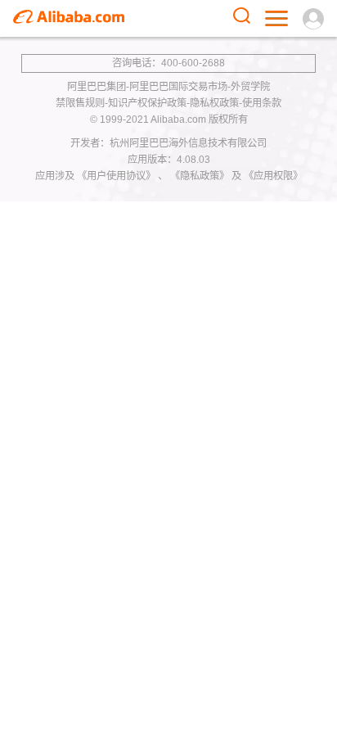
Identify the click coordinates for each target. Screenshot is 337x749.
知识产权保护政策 (147, 103)
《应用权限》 (273, 176)
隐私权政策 (214, 103)
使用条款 (261, 103)
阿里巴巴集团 (96, 86)
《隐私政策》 (200, 176)
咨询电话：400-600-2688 (168, 63)
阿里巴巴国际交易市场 (178, 86)
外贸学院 (250, 86)
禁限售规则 (80, 103)
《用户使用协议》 (117, 176)
